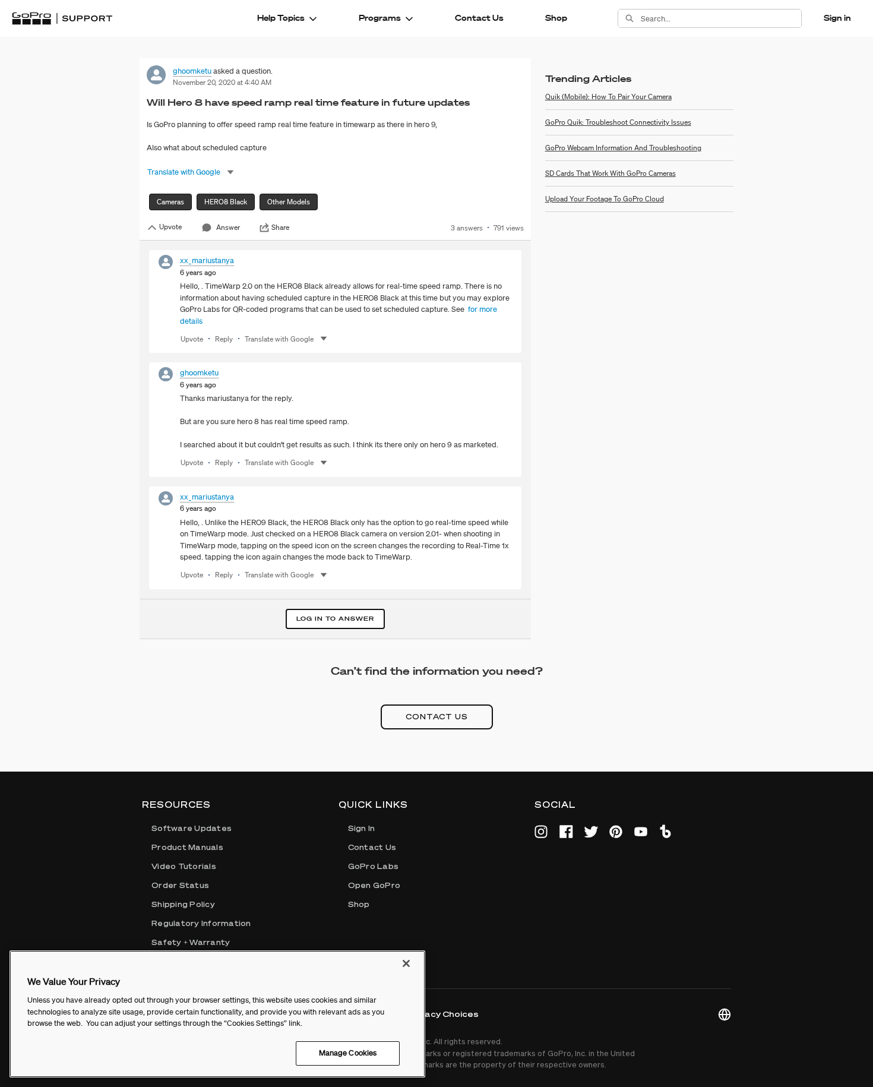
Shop (556, 17)
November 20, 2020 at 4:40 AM (222, 82)
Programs (380, 17)
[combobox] (721, 18)
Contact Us (479, 17)
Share (280, 227)
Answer (228, 227)
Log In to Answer (335, 618)
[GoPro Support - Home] (62, 18)
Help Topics (281, 17)
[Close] (406, 963)
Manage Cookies (348, 1053)
